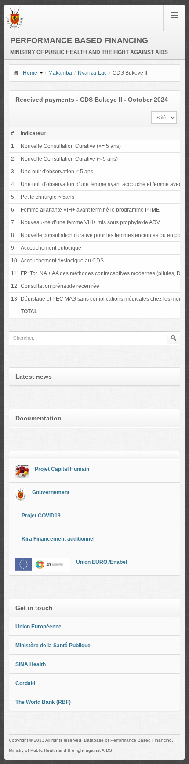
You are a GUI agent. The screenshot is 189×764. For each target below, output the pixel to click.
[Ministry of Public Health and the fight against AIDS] (15, 27)
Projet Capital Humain (62, 469)
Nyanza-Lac (92, 73)
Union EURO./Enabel (101, 562)
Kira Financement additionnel (58, 539)
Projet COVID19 (41, 516)
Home (30, 73)
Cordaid (25, 683)
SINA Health (30, 664)
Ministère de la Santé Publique (53, 645)
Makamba (60, 73)
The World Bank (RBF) (43, 702)
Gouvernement (50, 492)
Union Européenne (38, 627)
